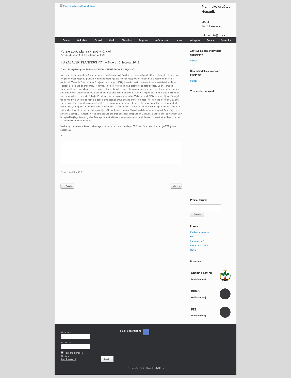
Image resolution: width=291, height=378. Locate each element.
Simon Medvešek (98, 54)
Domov (66, 40)
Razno (193, 249)
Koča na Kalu (162, 40)
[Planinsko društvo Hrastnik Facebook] (146, 332)
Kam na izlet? (197, 240)
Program (143, 40)
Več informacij (199, 279)
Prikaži (193, 60)
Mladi (112, 40)
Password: (66, 342)
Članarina (127, 40)
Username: (66, 332)
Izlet (176, 186)
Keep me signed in (73, 352)
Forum (210, 40)
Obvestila (226, 40)
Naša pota (195, 40)
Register (65, 355)
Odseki (98, 40)
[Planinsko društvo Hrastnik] (77, 6)
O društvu (82, 40)
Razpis (67, 186)
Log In (107, 359)
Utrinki (179, 40)
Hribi (192, 236)
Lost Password (68, 359)
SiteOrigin (159, 368)
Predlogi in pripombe (200, 232)
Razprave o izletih (199, 245)
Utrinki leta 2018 (75, 171)
